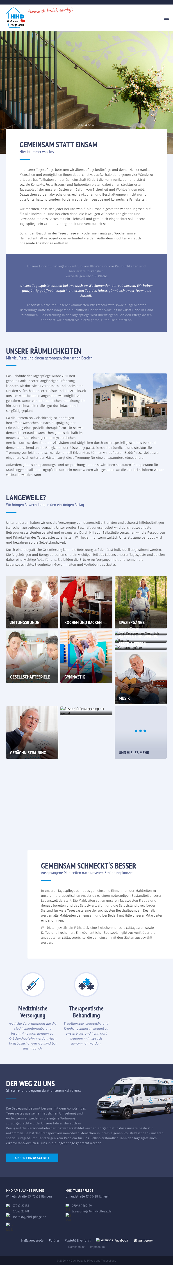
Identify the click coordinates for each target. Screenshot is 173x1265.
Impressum (97, 1246)
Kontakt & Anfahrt (78, 1240)
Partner (54, 1240)
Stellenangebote (31, 1240)
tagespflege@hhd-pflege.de (92, 1211)
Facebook (121, 1240)
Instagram (145, 1240)
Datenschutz (76, 1246)
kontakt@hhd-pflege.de (29, 1217)
